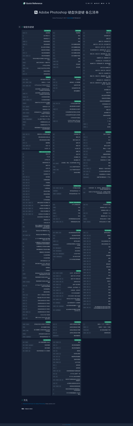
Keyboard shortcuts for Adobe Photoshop (34, 403)
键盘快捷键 (70, 18)
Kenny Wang (68, 424)
